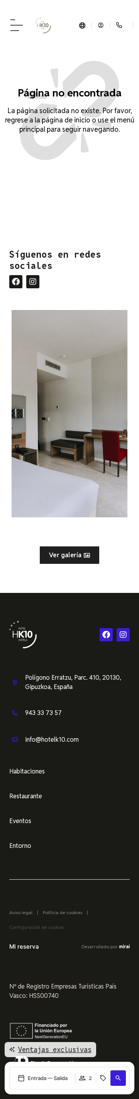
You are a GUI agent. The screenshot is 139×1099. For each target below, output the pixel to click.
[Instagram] (32, 281)
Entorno (20, 846)
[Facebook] (15, 281)
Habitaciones (27, 771)
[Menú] (16, 25)
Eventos (20, 821)
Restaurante (25, 796)
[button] (118, 1078)
